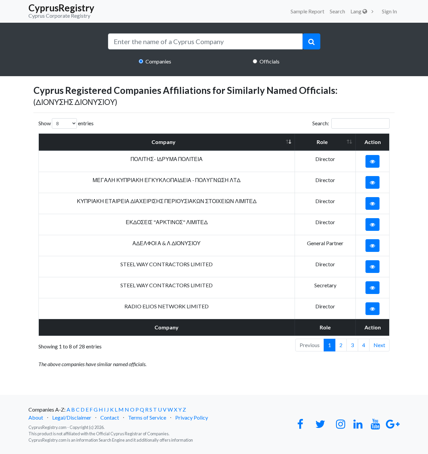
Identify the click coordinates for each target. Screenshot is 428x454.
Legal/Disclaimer (71, 417)
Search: (320, 123)
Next (379, 345)
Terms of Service (147, 417)
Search (337, 11)
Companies (158, 61)
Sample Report (307, 11)
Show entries (66, 123)
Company (163, 142)
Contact (109, 417)
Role (322, 142)
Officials (269, 61)
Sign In (389, 11)
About (35, 417)
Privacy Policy (191, 417)
